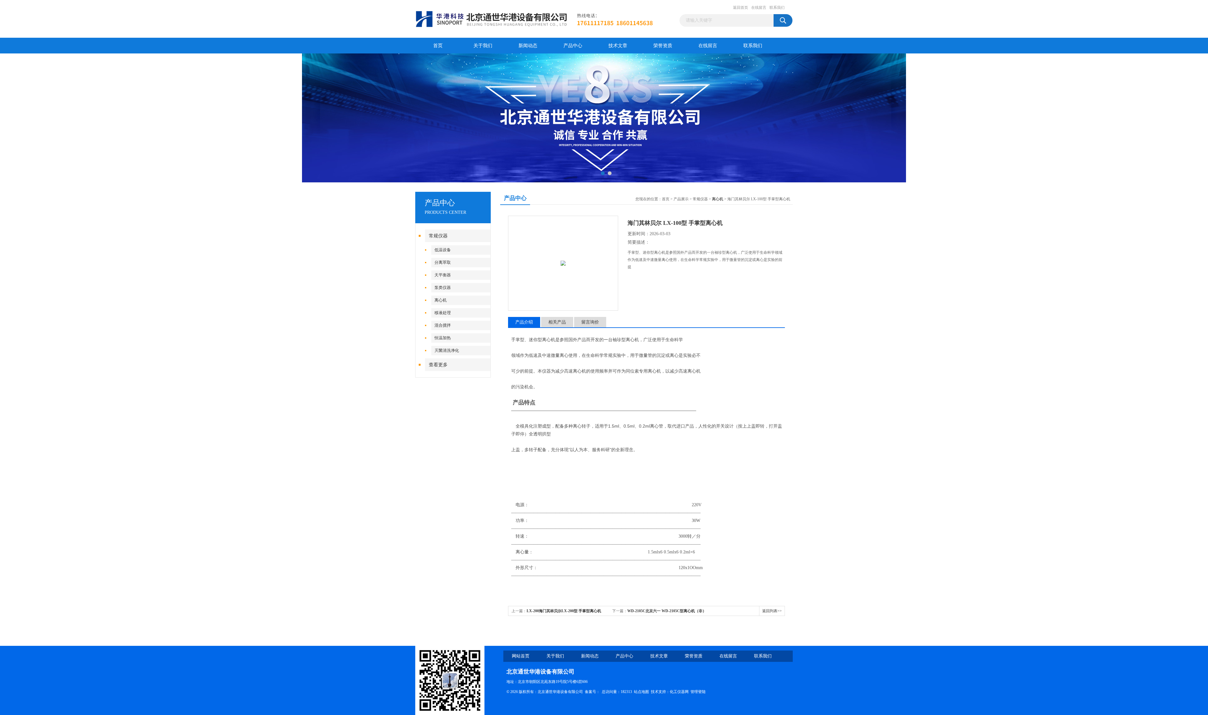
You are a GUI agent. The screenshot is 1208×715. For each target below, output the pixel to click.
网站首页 (520, 656)
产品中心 (572, 45)
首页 (438, 45)
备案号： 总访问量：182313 (609, 692)
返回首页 (740, 7)
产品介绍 (524, 322)
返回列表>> (772, 611)
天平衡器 (442, 275)
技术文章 (617, 45)
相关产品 (557, 322)
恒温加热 (442, 337)
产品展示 (681, 199)
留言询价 (590, 322)
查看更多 (438, 364)
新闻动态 (527, 45)
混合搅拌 (442, 325)
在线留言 (758, 7)
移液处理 (442, 312)
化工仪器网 (679, 692)
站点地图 (641, 692)
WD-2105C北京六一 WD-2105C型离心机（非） (666, 611)
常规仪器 (438, 235)
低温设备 (442, 249)
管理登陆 (698, 692)
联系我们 (777, 7)
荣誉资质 (662, 45)
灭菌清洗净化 (446, 350)
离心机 (440, 300)
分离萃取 (442, 262)
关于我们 (482, 45)
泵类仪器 (442, 287)
